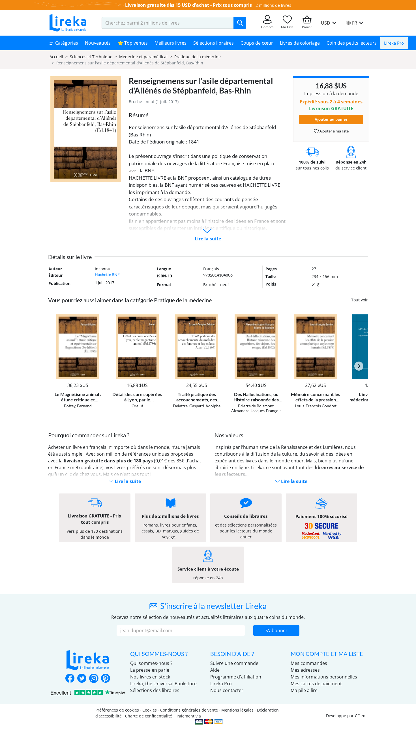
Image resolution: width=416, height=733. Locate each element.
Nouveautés (98, 43)
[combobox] (168, 23)
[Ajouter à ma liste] (98, 317)
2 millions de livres (273, 5)
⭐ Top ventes (132, 43)
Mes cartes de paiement (316, 683)
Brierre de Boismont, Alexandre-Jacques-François (256, 408)
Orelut (137, 405)
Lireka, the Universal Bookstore (163, 683)
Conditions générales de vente (189, 710)
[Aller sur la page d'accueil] (68, 23)
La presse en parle (149, 670)
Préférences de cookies (117, 710)
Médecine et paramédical (143, 56)
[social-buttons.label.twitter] (81, 679)
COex (360, 715)
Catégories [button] (66, 43)
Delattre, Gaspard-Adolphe (196, 405)
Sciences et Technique (91, 56)
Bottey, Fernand (78, 405)
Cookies (149, 710)
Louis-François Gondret (315, 405)
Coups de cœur (257, 43)
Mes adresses (305, 670)
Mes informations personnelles (324, 677)
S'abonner (276, 630)
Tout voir (359, 300)
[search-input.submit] (239, 23)
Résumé (138, 115)
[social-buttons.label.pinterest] (105, 679)
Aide (215, 670)
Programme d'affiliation (235, 677)
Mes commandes (309, 663)
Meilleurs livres (170, 43)
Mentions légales (237, 710)
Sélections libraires (213, 43)
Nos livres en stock (150, 677)
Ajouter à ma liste (334, 131)
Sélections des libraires (154, 690)
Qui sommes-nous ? (151, 663)
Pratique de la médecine (197, 56)
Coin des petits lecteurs (352, 43)
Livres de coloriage (300, 43)
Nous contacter (226, 690)
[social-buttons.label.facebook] (69, 679)
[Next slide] (358, 366)
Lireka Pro (394, 43)
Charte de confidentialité (148, 716)
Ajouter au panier (331, 119)
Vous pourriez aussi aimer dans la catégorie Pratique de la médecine (130, 300)
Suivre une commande (234, 663)
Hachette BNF (107, 274)
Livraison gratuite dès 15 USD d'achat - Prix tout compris (188, 5)
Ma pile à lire (304, 690)
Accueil (56, 56)
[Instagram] (93, 679)
